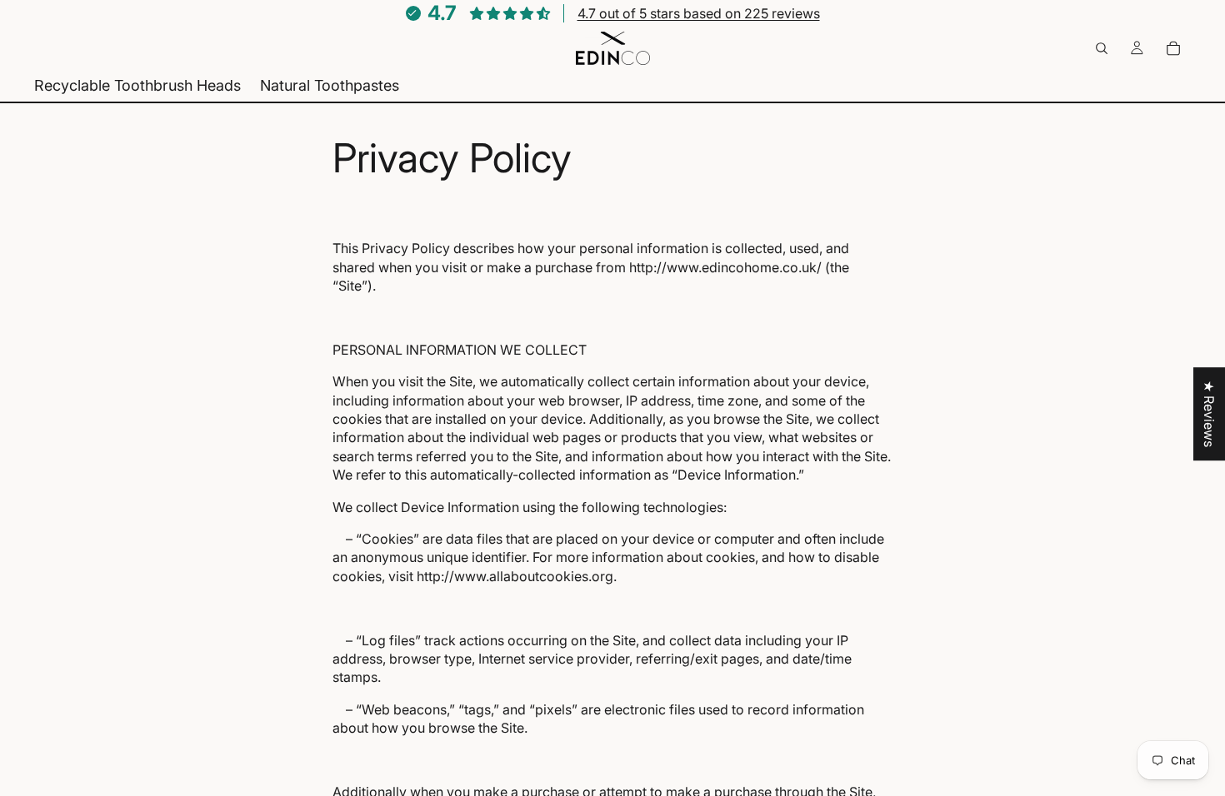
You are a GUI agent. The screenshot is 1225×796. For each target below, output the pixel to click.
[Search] (1101, 48)
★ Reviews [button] (1209, 414)
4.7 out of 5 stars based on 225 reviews (699, 13)
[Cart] (1173, 48)
